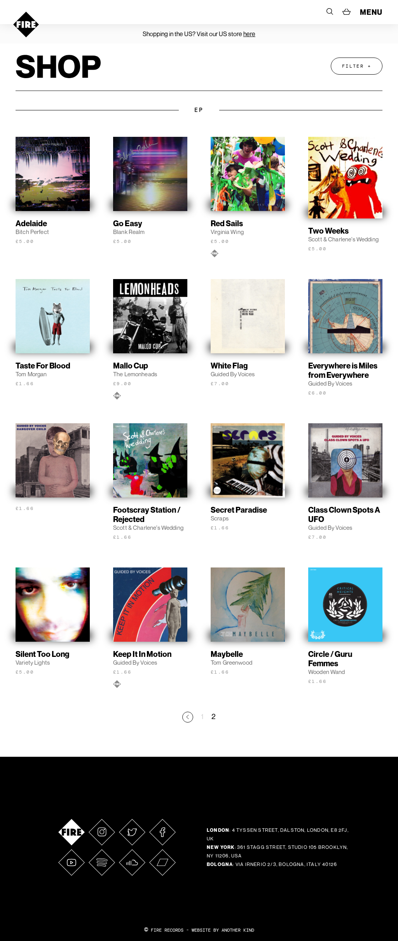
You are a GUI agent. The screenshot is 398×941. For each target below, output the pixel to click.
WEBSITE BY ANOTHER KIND (223, 930)
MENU (371, 12)
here (249, 34)
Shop (58, 66)
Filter (353, 66)
